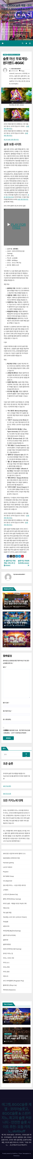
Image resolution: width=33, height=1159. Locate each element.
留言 (5, 667)
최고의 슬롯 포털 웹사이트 (11, 139)
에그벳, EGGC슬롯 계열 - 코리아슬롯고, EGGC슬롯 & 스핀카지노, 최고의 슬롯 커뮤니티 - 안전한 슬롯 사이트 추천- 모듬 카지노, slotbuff (16, 13)
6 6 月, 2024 (9, 1041)
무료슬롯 (5, 54)
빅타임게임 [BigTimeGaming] (11, 931)
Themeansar (16, 1155)
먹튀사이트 (6, 908)
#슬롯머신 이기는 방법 (15, 81)
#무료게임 (24, 73)
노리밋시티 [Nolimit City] (10, 894)
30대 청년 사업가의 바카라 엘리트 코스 (14, 853)
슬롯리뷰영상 (7, 944)
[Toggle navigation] (30, 43)
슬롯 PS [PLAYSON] (9, 935)
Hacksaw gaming (8, 862)
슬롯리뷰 (5, 940)
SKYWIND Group (8, 876)
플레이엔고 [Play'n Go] (13, 618)
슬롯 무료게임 (7, 786)
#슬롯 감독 (17, 76)
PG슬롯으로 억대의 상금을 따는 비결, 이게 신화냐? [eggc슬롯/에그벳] (16, 622)
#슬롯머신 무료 (26, 78)
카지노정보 (6, 971)
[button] (22, 43)
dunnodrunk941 (16, 68)
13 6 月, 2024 (9, 1022)
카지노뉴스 (6, 962)
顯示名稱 (6, 702)
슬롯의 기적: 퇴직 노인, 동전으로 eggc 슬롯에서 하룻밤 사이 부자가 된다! (16, 1057)
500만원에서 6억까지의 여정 (11, 858)
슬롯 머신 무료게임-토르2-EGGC (23, 562)
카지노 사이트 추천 (8, 958)
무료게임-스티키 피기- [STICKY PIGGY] (15, 917)
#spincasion (18, 73)
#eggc (22, 70)
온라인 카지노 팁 (8, 953)
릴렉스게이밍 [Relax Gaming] (12, 899)
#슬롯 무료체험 (17, 78)
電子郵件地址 (7, 711)
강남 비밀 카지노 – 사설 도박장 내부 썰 (14, 885)
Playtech (5, 871)
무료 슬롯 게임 (7, 912)
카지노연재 (6, 967)
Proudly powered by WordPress (10, 1153)
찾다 (4, 748)
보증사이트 (6, 926)
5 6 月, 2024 (9, 1060)
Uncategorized (7, 881)
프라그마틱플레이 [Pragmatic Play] (13, 981)
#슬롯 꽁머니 (23, 76)
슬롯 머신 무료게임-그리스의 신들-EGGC (9, 563)
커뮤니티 (5, 976)
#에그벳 (23, 81)
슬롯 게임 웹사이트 (23, 199)
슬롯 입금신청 (7, 793)
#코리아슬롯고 (14, 83)
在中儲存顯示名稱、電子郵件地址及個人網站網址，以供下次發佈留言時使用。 (16, 732)
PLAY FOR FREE (18, 226)
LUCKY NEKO (7, 867)
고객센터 (5, 890)
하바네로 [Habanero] (9, 990)
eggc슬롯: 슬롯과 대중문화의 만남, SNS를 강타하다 (16, 1017)
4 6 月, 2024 (9, 1080)
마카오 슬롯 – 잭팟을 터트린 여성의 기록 (15, 903)
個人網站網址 (7, 719)
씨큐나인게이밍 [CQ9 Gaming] (14, 54)
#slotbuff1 (12, 73)
